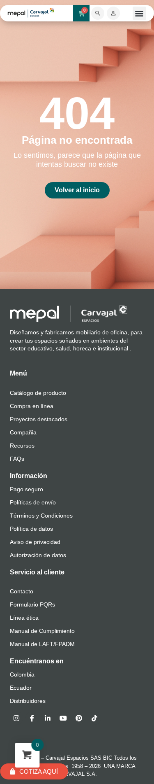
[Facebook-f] (32, 718)
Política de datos (31, 528)
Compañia (23, 432)
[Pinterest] (78, 718)
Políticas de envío (33, 502)
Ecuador (21, 687)
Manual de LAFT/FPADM (42, 644)
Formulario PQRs (32, 604)
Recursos (22, 445)
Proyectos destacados (38, 419)
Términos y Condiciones (41, 515)
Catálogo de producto (38, 393)
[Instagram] (16, 718)
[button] (139, 13)
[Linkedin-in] (47, 718)
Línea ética (24, 617)
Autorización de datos (38, 555)
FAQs (17, 458)
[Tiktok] (94, 718)
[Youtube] (63, 718)
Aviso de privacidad (35, 542)
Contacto (21, 591)
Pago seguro (26, 489)
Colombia (22, 674)
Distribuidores (28, 701)
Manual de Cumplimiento (42, 631)
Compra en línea (31, 406)
